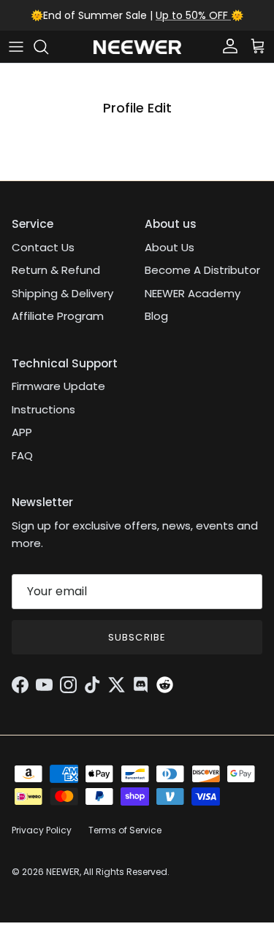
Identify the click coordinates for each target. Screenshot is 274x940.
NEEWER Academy (192, 293)
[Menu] (16, 47)
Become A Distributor (202, 270)
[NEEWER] (137, 47)
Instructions (43, 409)
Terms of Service (124, 830)
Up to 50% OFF (193, 15)
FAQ (22, 455)
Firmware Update (58, 386)
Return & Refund (56, 270)
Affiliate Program (58, 316)
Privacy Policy (42, 830)
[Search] (48, 47)
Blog (156, 316)
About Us (169, 247)
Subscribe (136, 637)
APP (22, 432)
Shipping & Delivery (62, 293)
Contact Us (43, 247)
